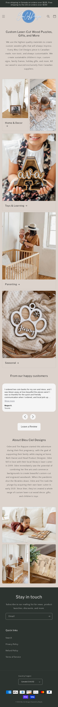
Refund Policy (12, 651)
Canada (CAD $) (27, 682)
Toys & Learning (14, 205)
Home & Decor (14, 122)
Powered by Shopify (36, 702)
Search (9, 638)
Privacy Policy (12, 644)
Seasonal (10, 362)
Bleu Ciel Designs (26, 702)
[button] (3, 16)
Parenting (11, 284)
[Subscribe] (49, 616)
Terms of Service (13, 657)
